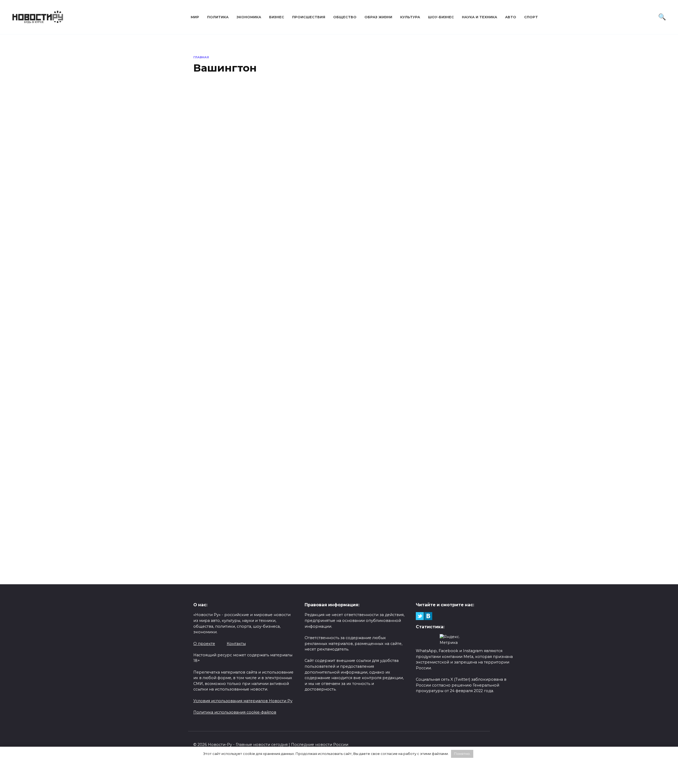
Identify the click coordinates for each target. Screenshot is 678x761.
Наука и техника (479, 17)
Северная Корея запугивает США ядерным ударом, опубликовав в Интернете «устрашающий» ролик (414, 534)
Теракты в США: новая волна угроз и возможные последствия (449, 166)
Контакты (236, 643)
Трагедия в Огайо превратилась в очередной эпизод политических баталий (263, 397)
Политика (218, 17)
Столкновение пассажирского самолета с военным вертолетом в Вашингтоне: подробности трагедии (377, 163)
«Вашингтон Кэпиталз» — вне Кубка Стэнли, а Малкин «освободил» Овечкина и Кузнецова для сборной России (301, 547)
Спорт (531, 17)
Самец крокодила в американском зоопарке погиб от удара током (226, 534)
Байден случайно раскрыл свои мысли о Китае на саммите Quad (224, 294)
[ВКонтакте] (428, 616)
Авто (510, 17)
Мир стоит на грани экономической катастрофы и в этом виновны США (301, 284)
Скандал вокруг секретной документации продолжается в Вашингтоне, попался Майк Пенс (452, 403)
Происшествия (308, 17)
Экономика (249, 17)
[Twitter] (420, 616)
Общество (344, 17)
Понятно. (462, 753)
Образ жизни (378, 17)
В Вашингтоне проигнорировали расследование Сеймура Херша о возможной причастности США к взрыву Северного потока (377, 409)
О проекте (204, 643)
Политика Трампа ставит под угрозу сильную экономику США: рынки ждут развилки (263, 154)
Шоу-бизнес (441, 17)
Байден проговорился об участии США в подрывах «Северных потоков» (414, 285)
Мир (195, 17)
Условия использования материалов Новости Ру (242, 700)
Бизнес (276, 17)
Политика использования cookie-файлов (234, 712)
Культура (410, 17)
